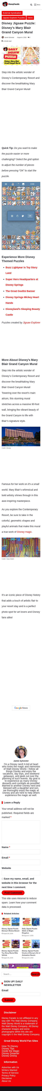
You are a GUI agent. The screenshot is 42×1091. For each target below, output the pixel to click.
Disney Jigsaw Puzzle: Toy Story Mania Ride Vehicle (10, 953)
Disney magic (24, 531)
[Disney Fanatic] (11, 5)
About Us (6, 1081)
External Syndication (12, 13)
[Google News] (21, 708)
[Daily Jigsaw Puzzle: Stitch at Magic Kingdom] (31, 921)
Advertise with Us (10, 1067)
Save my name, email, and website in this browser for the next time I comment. (19, 883)
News (30, 18)
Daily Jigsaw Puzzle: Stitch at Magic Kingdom (30, 931)
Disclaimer (7, 1078)
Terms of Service (10, 1073)
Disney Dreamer (10, 1053)
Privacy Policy (8, 1075)
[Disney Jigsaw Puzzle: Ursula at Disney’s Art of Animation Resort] (31, 944)
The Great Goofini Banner (20, 291)
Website (6, 868)
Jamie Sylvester (9, 37)
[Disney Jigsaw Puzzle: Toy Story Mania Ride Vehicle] (11, 944)
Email (6, 857)
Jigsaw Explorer (31, 322)
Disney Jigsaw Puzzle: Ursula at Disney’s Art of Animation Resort (31, 953)
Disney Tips (8, 1048)
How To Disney (10, 1046)
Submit (8, 1000)
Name (6, 847)
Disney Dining (9, 1055)
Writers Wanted (9, 1070)
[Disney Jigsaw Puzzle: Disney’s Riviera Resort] (11, 921)
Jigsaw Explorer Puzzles (14, 18)
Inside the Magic (10, 1051)
